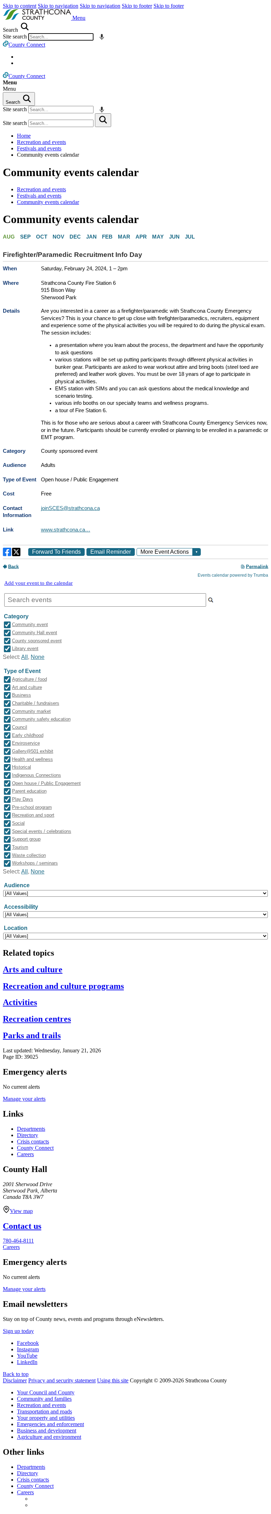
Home (24, 136)
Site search (15, 37)
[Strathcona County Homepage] (37, 18)
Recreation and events (41, 142)
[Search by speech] (102, 37)
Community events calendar (71, 172)
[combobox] (61, 37)
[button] (78, 18)
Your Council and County (45, 1392)
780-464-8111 (18, 1241)
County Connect (35, 1148)
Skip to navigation (58, 6)
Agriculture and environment (49, 1437)
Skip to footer (137, 6)
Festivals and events (39, 148)
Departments (31, 1129)
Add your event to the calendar (38, 583)
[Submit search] (103, 120)
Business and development (46, 1431)
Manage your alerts (24, 1099)
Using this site (112, 1380)
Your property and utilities (46, 1418)
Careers (25, 1154)
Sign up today (18, 1331)
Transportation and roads (44, 1411)
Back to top (16, 1374)
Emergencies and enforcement (50, 1424)
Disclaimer (15, 1380)
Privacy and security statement (62, 1380)
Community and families (44, 1399)
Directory (27, 1135)
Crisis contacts (33, 1141)
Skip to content (19, 6)
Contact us (22, 1226)
